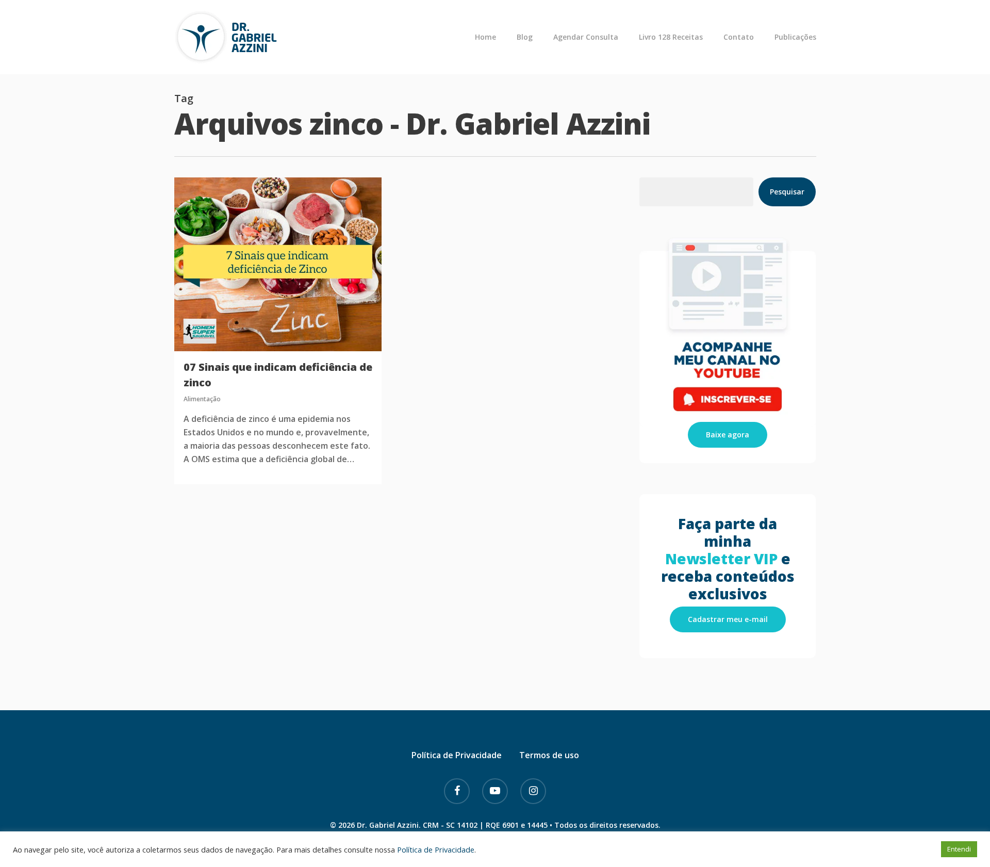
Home (485, 37)
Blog (525, 37)
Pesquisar (787, 192)
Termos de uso (549, 755)
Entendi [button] (959, 849)
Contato (738, 37)
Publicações (795, 37)
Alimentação (202, 399)
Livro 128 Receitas (671, 37)
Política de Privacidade (456, 755)
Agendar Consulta (585, 37)
